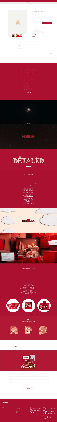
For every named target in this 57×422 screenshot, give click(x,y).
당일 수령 (18, 45)
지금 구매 (47, 22)
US (2, 408)
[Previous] (1, 112)
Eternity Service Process (12, 381)
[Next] (56, 112)
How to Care (10, 374)
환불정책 (17, 412)
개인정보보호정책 (18, 408)
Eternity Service (11, 377)
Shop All (28, 388)
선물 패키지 (19, 48)
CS (2, 411)
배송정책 (17, 411)
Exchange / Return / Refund (13, 346)
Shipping (9, 343)
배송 (17, 42)
